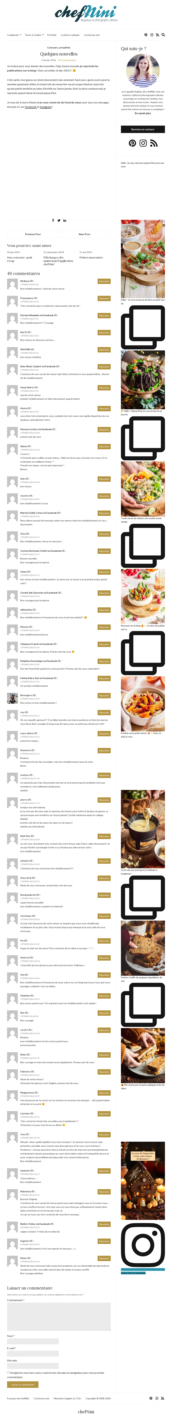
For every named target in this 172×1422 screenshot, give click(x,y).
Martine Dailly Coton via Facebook (38, 512)
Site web (12, 1360)
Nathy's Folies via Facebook (35, 1224)
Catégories (13, 34)
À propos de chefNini (18, 1398)
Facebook (31, 106)
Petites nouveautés (91, 257)
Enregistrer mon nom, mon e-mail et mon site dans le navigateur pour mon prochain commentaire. (55, 1375)
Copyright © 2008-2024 (98, 1398)
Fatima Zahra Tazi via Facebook (36, 678)
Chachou (25, 995)
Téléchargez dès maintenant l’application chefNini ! (58, 261)
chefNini (86, 1411)
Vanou (23, 446)
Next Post (84, 234)
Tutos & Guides (33, 34)
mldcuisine (26, 609)
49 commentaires (67, 60)
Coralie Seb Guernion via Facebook (38, 592)
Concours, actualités (58, 47)
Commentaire (16, 1300)
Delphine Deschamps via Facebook (38, 661)
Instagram (46, 106)
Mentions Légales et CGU (67, 1398)
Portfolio (51, 34)
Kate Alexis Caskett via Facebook (37, 366)
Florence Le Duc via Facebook (36, 429)
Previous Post (33, 234)
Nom (11, 1335)
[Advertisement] (59, 137)
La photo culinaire (70, 34)
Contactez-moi (92, 34)
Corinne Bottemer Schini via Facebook (40, 550)
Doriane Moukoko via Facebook (36, 315)
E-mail (11, 1348)
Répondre (104, 281)
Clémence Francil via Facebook (36, 644)
